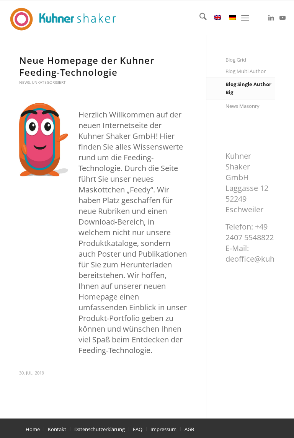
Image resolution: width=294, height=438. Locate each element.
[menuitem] (199, 17)
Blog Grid (235, 59)
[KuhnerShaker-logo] (62, 18)
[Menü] (245, 17)
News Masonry (242, 106)
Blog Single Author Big (248, 88)
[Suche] (199, 17)
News (24, 82)
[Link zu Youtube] (282, 17)
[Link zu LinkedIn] (271, 17)
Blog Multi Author (245, 71)
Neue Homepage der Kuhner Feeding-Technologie (86, 66)
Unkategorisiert (49, 82)
